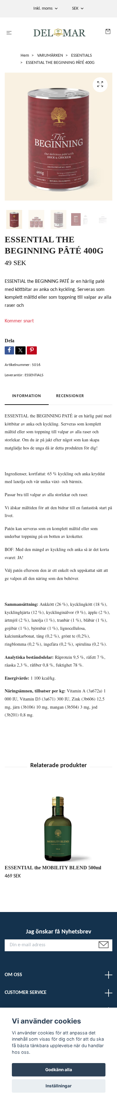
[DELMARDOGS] (59, 33)
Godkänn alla (58, 1069)
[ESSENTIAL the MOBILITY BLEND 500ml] (58, 823)
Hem (25, 55)
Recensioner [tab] (70, 396)
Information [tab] (26, 396)
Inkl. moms (43, 8)
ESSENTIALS (81, 55)
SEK (75, 8)
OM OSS (13, 974)
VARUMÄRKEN (50, 55)
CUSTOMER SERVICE (25, 992)
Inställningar (59, 1085)
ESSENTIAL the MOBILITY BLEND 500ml (53, 867)
